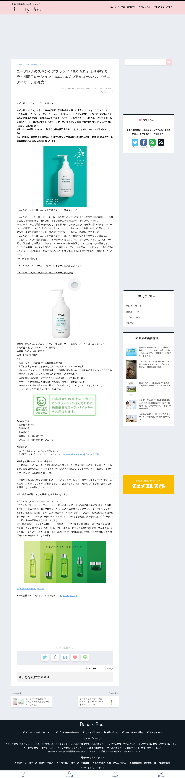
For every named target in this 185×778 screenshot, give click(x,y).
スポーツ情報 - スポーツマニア (40, 748)
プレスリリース (105, 668)
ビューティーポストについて (122, 7)
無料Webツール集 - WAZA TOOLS (110, 763)
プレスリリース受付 (163, 7)
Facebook (143, 147)
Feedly (152, 147)
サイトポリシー (93, 732)
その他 (129, 323)
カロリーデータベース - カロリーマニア (35, 763)
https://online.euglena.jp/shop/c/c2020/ (81, 454)
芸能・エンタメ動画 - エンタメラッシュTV (120, 751)
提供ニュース (132, 312)
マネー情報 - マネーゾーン (71, 748)
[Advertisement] (92, 35)
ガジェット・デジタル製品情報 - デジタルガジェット (71, 751)
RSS (161, 147)
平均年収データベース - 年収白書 (74, 763)
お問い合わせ (145, 7)
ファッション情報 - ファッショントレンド (160, 744)
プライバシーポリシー (69, 732)
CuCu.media (134, 317)
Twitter (135, 147)
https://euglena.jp (68, 595)
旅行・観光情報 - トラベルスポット (105, 748)
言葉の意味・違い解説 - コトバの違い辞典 (151, 763)
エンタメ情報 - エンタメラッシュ (52, 744)
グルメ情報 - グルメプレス (20, 744)
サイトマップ (156, 732)
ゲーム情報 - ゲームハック (123, 744)
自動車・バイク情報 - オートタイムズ (144, 748)
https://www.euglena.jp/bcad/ (30, 588)
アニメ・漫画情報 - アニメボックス (89, 744)
